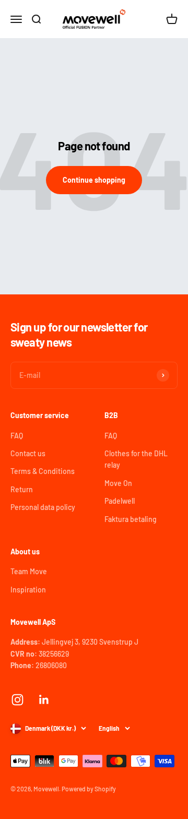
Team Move (28, 571)
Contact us (27, 453)
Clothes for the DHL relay (136, 459)
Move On (118, 483)
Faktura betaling (130, 519)
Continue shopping (94, 179)
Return (21, 489)
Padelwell (119, 500)
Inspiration (28, 589)
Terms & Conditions (42, 471)
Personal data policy (42, 507)
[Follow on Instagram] (17, 700)
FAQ (16, 435)
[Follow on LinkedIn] (44, 700)
